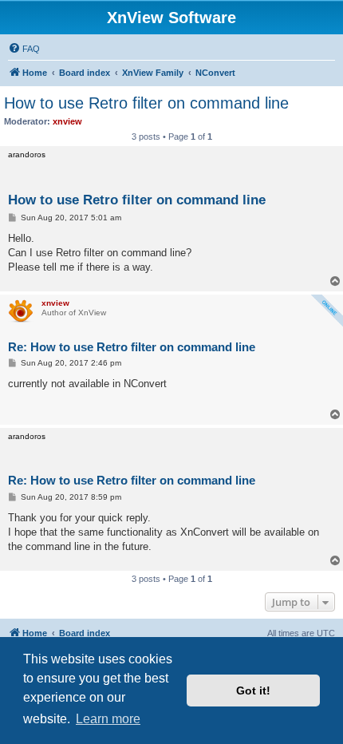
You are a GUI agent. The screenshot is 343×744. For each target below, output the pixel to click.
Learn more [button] (108, 719)
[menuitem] (24, 48)
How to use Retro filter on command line (146, 103)
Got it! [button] (253, 690)
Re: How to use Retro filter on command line (131, 347)
